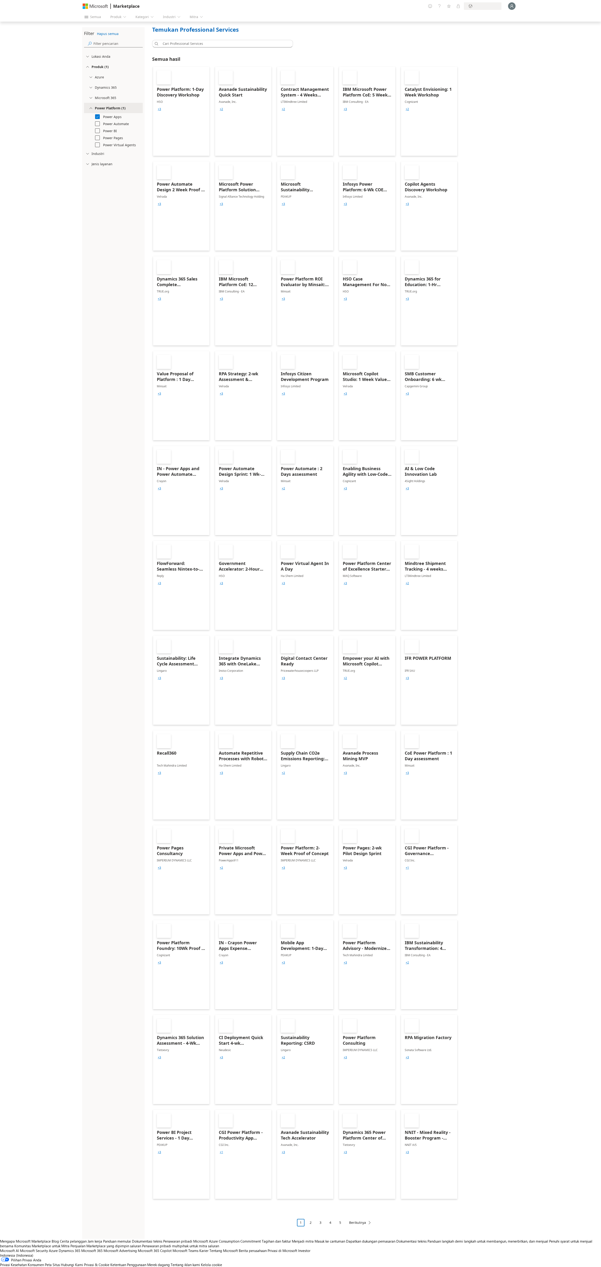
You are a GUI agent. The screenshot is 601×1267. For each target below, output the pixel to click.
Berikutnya (357, 1222)
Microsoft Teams (185, 1250)
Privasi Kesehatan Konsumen (22, 1264)
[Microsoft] (95, 6)
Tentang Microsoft (223, 1250)
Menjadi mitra (303, 1241)
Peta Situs (52, 1264)
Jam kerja (95, 1241)
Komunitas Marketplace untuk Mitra (41, 1246)
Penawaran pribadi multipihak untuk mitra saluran (180, 1246)
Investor (304, 1250)
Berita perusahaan (253, 1250)
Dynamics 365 (69, 1250)
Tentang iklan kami (185, 1264)
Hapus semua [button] (108, 33)
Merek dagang (158, 1264)
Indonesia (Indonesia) (16, 1255)
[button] (155, 43)
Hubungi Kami (72, 1264)
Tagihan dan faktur (276, 1241)
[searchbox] (118, 43)
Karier (203, 1250)
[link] (181, 111)
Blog (55, 1241)
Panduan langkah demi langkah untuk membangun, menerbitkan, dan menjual (488, 1241)
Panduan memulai (117, 1241)
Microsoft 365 (92, 1250)
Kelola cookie (211, 1264)
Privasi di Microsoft (282, 1250)
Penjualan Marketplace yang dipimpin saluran (105, 1246)
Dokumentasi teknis (147, 1241)
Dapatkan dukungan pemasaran (370, 1241)
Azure (53, 1250)
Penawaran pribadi (177, 1241)
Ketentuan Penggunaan (128, 1264)
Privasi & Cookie (96, 1264)
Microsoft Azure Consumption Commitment (227, 1241)
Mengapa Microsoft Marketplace (25, 1241)
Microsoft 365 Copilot (155, 1250)
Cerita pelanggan (73, 1241)
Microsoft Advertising (120, 1250)
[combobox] (224, 43)
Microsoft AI (9, 1250)
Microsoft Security (34, 1250)
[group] (159, 109)
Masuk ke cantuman (330, 1241)
